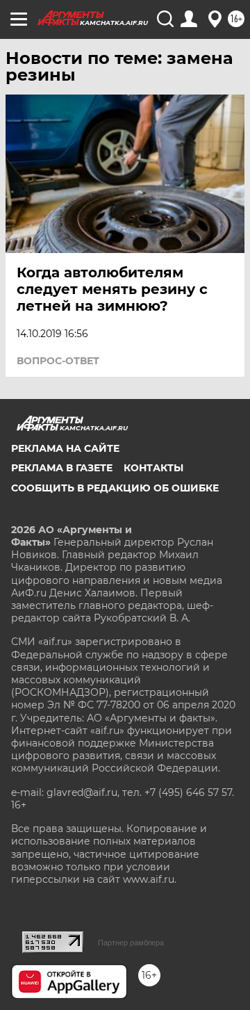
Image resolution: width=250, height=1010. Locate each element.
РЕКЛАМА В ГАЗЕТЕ (61, 468)
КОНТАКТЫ (153, 468)
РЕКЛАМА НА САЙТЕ (65, 448)
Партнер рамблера (131, 942)
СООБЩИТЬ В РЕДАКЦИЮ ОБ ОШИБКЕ (115, 488)
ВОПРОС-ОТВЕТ (58, 361)
